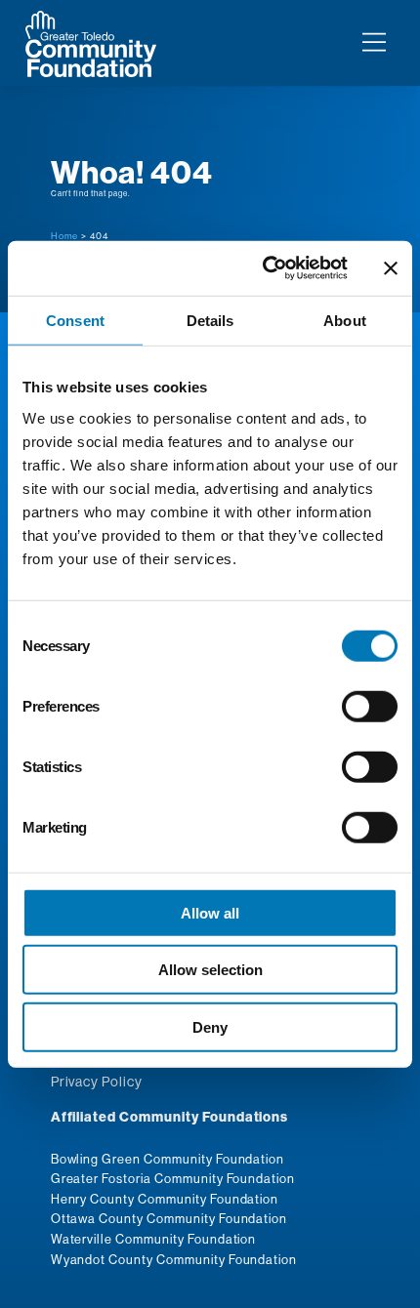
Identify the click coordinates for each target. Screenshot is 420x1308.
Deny (210, 1026)
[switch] (370, 705)
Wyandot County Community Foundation (174, 1259)
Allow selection (210, 969)
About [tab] (344, 319)
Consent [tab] (75, 319)
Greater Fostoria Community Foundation (173, 1178)
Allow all (210, 912)
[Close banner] (391, 268)
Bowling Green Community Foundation (168, 1158)
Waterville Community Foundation (154, 1239)
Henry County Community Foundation (165, 1198)
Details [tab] (210, 319)
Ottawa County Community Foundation (169, 1218)
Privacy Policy (97, 1081)
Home (65, 235)
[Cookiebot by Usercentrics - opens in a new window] (264, 268)
